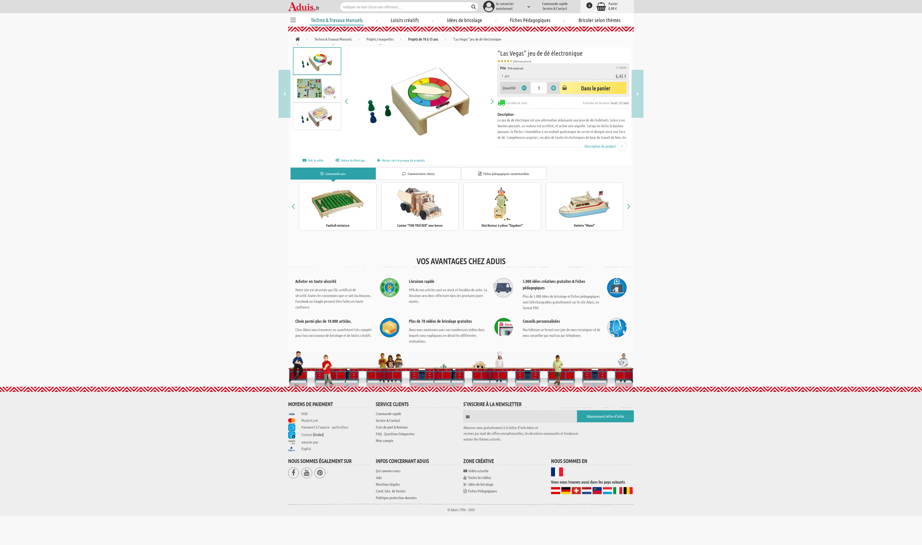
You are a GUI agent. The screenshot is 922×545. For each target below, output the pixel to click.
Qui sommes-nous (388, 470)
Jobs (379, 477)
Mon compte (384, 440)
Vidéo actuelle (478, 470)
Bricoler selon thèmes (599, 20)
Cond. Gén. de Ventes (391, 491)
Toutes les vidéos (479, 477)
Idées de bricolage (464, 20)
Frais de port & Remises (392, 427)
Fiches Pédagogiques (530, 20)
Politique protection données (396, 497)
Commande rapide (555, 3)
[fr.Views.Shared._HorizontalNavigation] (298, 40)
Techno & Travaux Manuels (337, 20)
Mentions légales (388, 484)
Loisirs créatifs (405, 20)
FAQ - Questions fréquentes (395, 433)
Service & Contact (555, 8)
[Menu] (293, 19)
